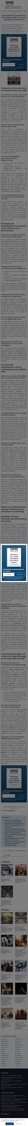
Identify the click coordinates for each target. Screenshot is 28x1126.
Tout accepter (10, 1123)
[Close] (24, 546)
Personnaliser (19, 1123)
